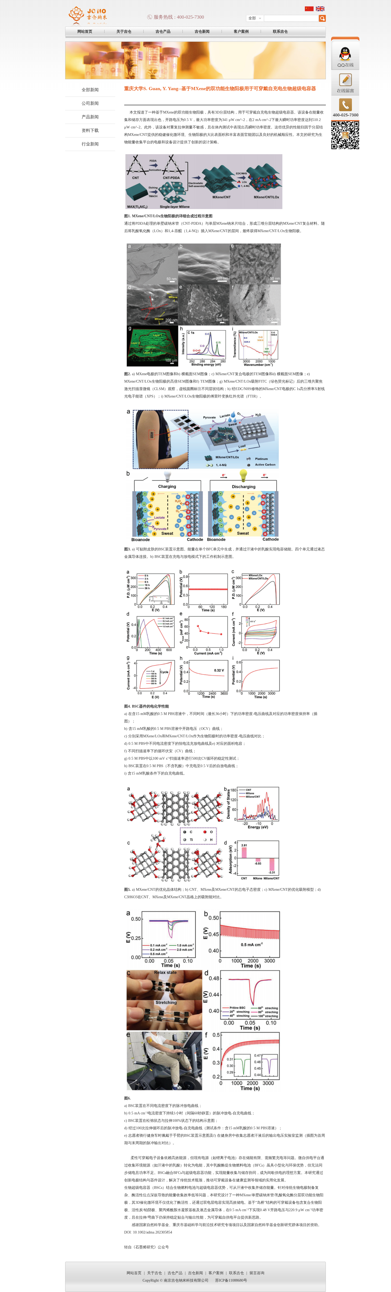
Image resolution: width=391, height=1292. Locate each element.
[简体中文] (309, 10)
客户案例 (241, 32)
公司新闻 (90, 103)
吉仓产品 (163, 32)
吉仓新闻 (202, 32)
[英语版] (320, 10)
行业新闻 (90, 144)
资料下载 (90, 130)
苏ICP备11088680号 (231, 1280)
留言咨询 (256, 1273)
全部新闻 (90, 89)
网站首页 (84, 32)
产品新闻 (90, 117)
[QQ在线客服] (345, 69)
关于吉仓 (124, 32)
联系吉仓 (280, 32)
